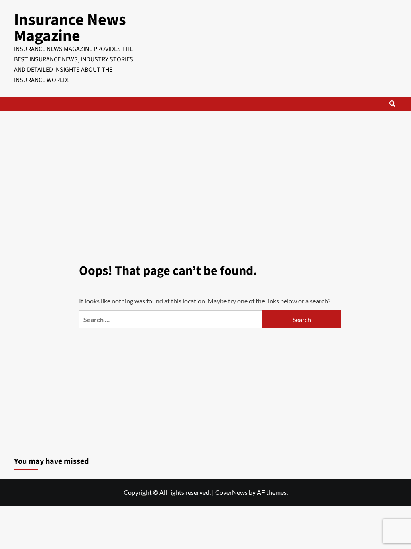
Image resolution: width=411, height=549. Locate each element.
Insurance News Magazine (70, 27)
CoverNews (231, 492)
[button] (392, 104)
